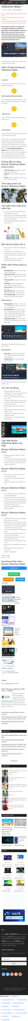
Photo (13, 941)
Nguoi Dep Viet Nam (18, 1003)
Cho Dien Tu (14, 996)
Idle (23, 936)
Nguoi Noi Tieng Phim (6, 1013)
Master (13, 938)
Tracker (5, 945)
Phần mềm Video (11, 671)
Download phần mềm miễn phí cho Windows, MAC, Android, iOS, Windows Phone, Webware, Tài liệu (7, 831)
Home (21, 936)
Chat (20, 934)
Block (18, 934)
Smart (2, 945)
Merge (18, 938)
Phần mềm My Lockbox (20, 827)
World (14, 945)
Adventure (3, 934)
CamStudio (10, 672)
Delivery (25, 934)
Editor (2, 936)
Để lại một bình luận (17, 9)
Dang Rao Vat (15, 1016)
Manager (10, 938)
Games (13, 937)
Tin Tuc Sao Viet (5, 1009)
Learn (2, 938)
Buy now (21, 579)
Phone (10, 941)
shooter (14, 943)
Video (9, 945)
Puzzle (3, 943)
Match (16, 938)
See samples (15, 574)
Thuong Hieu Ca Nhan (19, 1009)
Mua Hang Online (21, 999)
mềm (14, 672)
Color (23, 934)
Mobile (21, 938)
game (9, 937)
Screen (12, 943)
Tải (7, 945)
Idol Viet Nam (5, 1006)
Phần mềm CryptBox (7, 845)
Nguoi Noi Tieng (5, 1003)
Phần (17, 672)
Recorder (9, 943)
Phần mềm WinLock (19, 845)
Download (14, 568)
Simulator (22, 943)
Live (4, 938)
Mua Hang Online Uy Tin (7, 999)
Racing (6, 943)
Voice (12, 945)
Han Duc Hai (4, 1016)
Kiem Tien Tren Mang (21, 1013)
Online (7, 941)
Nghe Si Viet (15, 1006)
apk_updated (11, 934)
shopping (18, 943)
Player (23, 941)
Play (20, 941)
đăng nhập (8, 683)
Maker (7, 938)
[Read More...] (10, 706)
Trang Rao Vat (5, 1019)
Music (24, 938)
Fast (5, 936)
